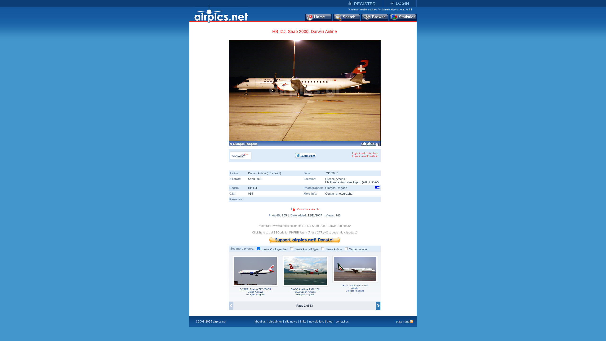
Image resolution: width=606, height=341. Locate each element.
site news (291, 321)
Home (319, 17)
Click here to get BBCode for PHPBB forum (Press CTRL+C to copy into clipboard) (304, 232)
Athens (340, 179)
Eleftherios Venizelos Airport (343, 182)
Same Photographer (274, 249)
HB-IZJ (252, 188)
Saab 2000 (255, 179)
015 (250, 193)
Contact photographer (339, 193)
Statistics (407, 17)
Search (349, 17)
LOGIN (402, 3)
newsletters (316, 321)
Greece (330, 179)
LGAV (374, 182)
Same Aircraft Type (306, 249)
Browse (379, 17)
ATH (365, 182)
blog (330, 321)
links (303, 321)
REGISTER (365, 3)
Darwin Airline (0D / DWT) (264, 173)
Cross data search (308, 209)
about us (260, 321)
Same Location (358, 249)
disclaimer (275, 321)
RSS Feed (403, 321)
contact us (342, 321)
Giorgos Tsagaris (336, 188)
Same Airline (334, 249)
